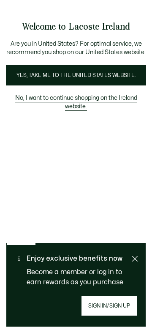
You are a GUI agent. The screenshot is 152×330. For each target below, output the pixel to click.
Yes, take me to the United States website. (76, 75)
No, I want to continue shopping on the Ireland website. (76, 102)
